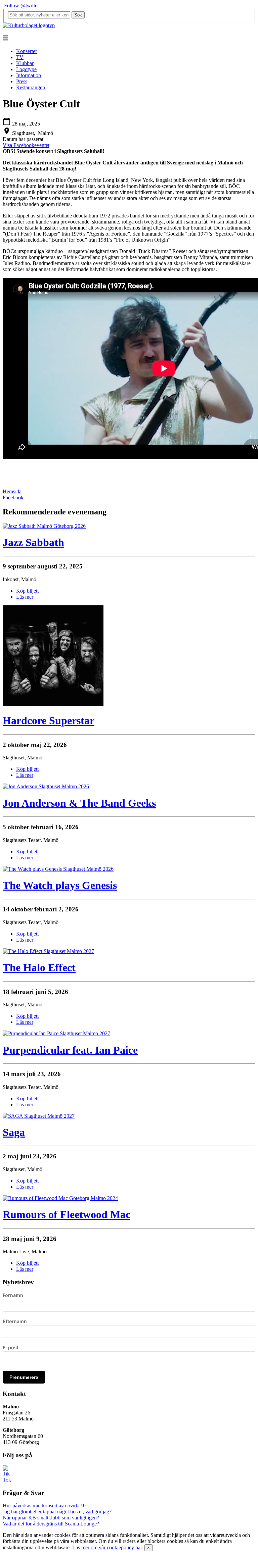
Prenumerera (23, 1377)
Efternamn (15, 1321)
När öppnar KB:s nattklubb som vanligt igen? (51, 1517)
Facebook (13, 497)
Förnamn (13, 1295)
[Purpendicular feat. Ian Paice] (56, 1033)
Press (21, 81)
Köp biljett (27, 591)
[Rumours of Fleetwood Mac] (60, 1198)
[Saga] (39, 1116)
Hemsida (12, 491)
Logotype (26, 69)
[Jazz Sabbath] (44, 526)
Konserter (26, 51)
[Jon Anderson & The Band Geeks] (46, 786)
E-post (10, 1347)
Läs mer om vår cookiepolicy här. (107, 1547)
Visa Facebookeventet (26, 145)
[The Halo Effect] (48, 951)
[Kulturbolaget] (29, 25)
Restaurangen (30, 87)
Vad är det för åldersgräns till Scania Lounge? (51, 1523)
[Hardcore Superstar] (53, 704)
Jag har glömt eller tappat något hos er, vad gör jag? (57, 1511)
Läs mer (24, 597)
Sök (78, 14)
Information (28, 75)
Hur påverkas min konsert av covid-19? (44, 1505)
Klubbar (25, 63)
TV (20, 57)
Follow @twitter (21, 5)
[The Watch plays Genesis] (58, 869)
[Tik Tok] (7, 1480)
